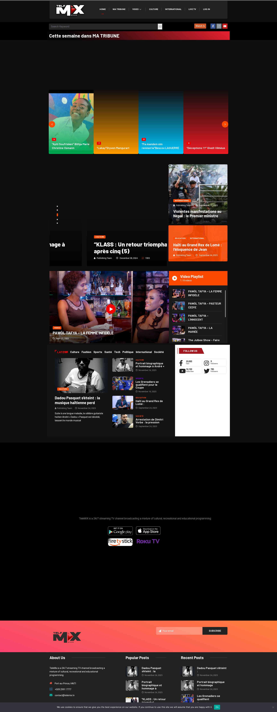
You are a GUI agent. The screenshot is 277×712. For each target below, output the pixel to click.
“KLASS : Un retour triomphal (154, 700)
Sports (139, 378)
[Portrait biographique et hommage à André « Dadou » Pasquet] (122, 365)
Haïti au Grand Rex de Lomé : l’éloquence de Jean (197, 247)
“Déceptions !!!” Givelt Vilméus (206, 148)
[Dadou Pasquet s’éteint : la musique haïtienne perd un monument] (81, 375)
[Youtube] (224, 26)
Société (139, 416)
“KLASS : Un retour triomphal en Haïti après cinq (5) (104, 247)
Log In (206, 9)
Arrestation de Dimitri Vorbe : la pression (149, 421)
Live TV (192, 9)
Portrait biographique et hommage (211, 683)
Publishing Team (67, 258)
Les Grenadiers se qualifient (208, 697)
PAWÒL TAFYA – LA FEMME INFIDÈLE (83, 333)
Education (180, 238)
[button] (200, 26)
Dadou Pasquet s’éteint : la (151, 669)
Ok (217, 707)
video (57, 328)
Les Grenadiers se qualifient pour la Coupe (147, 384)
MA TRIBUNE (119, 9)
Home (103, 9)
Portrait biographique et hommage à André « (150, 364)
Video (135, 9)
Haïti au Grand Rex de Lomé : (149, 402)
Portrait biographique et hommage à (152, 685)
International (173, 9)
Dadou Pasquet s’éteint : (212, 669)
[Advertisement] (138, 64)
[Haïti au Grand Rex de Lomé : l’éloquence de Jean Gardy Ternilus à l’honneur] (122, 402)
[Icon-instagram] (219, 26)
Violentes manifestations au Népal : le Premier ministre (197, 213)
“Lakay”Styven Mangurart (113, 148)
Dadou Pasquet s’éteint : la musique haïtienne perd (77, 400)
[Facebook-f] (213, 26)
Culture (153, 9)
